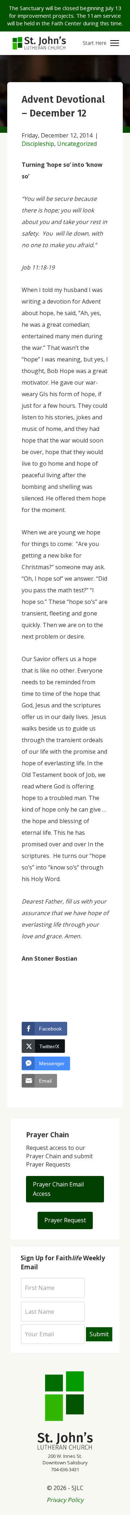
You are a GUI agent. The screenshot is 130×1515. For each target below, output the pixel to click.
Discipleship (38, 144)
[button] (101, 43)
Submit (99, 1334)
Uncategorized (77, 144)
